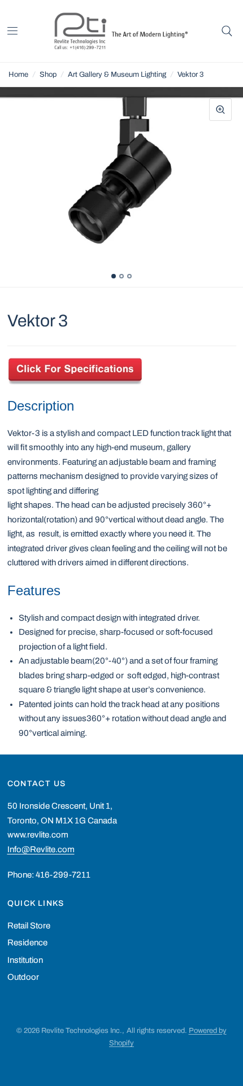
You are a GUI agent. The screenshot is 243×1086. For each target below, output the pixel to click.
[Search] (227, 31)
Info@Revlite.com (41, 849)
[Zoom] (220, 109)
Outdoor (23, 977)
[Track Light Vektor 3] (75, 367)
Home (18, 74)
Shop (48, 74)
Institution (25, 960)
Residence (27, 942)
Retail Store (28, 925)
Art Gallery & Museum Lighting (117, 74)
